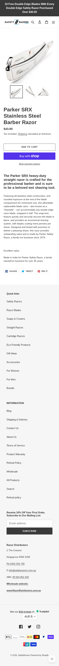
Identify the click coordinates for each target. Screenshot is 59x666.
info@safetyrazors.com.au (22, 570)
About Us (12, 436)
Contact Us (13, 428)
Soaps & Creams (16, 318)
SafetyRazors (24, 655)
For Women (13, 370)
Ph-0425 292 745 (16, 563)
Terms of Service (16, 445)
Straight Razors (15, 327)
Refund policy (14, 497)
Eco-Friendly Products (18, 344)
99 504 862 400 (20, 577)
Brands (10, 388)
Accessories (13, 362)
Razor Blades (14, 310)
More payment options (29, 164)
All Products (13, 480)
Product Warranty (16, 454)
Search (10, 488)
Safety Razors (14, 301)
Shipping (22, 134)
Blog (9, 410)
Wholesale (12, 471)
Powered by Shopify (40, 655)
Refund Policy (14, 462)
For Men (11, 379)
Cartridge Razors (16, 336)
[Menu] (53, 22)
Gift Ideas (12, 353)
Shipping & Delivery (17, 419)
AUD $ (28, 616)
